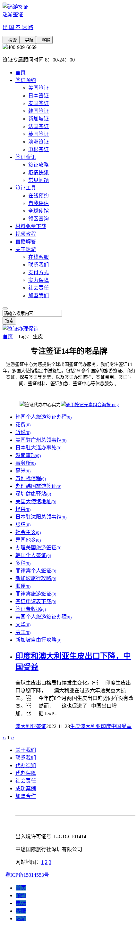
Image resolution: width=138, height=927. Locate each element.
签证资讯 (25, 157)
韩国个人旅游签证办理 (43, 417)
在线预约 (38, 195)
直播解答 (25, 241)
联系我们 (38, 264)
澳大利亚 (90, 726)
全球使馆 (38, 211)
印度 (106, 726)
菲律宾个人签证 (35, 570)
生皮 (75, 726)
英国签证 (38, 134)
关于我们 (25, 750)
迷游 (21, 918)
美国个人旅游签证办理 (43, 616)
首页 (20, 72)
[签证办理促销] (21, 329)
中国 (116, 726)
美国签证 (38, 88)
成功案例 (25, 788)
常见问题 (38, 180)
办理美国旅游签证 (38, 547)
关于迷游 (25, 249)
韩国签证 (38, 111)
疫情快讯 (38, 172)
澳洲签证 (38, 141)
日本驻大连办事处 (38, 447)
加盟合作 (25, 796)
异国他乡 (28, 540)
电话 (21, 903)
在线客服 (38, 257)
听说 (22, 432)
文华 (22, 624)
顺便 (22, 586)
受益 (126, 726)
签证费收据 (30, 609)
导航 (27, 40)
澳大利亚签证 (30, 726)
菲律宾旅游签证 (35, 593)
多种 (22, 563)
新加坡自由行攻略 (38, 640)
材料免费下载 (30, 226)
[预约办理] (90, 404)
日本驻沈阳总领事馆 (40, 517)
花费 (22, 424)
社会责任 (38, 288)
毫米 (22, 470)
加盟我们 (38, 295)
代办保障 (25, 773)
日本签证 (38, 95)
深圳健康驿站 (33, 493)
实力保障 (38, 280)
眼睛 (22, 524)
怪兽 (22, 509)
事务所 (25, 463)
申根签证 (38, 149)
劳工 (22, 632)
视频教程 (25, 234)
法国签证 (38, 126)
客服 (44, 40)
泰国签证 (38, 103)
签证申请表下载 (35, 601)
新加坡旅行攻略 (35, 578)
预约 (21, 895)
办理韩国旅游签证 (38, 486)
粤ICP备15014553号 (27, 875)
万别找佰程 (30, 478)
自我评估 (38, 203)
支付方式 (38, 272)
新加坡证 (38, 118)
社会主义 (28, 532)
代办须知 (25, 765)
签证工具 (25, 188)
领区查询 (38, 218)
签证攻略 (38, 165)
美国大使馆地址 (35, 501)
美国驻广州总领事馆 (40, 440)
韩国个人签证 (33, 555)
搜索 (11, 40)
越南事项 (28, 455)
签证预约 (25, 80)
